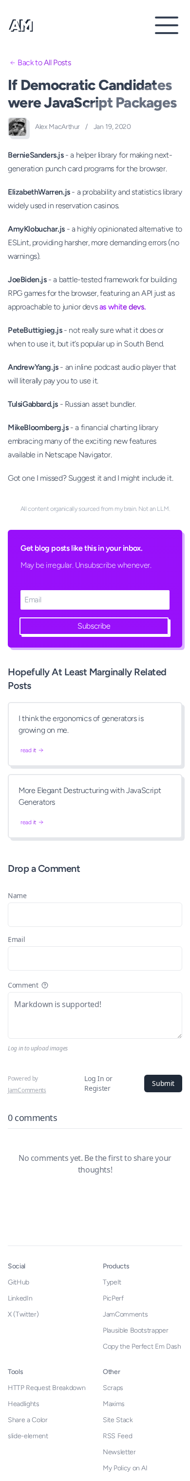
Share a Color (27, 1420)
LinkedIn (20, 1298)
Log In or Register (98, 1083)
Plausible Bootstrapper (135, 1330)
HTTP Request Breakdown (46, 1388)
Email (16, 939)
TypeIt (112, 1282)
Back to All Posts (44, 62)
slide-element (28, 1436)
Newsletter (119, 1452)
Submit (163, 1083)
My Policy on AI (125, 1468)
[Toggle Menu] (166, 25)
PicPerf (113, 1298)
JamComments (27, 1090)
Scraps (113, 1388)
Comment (23, 985)
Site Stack (118, 1420)
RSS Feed (117, 1436)
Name (17, 895)
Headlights (23, 1404)
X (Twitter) (23, 1314)
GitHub (18, 1282)
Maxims (114, 1404)
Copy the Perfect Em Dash (142, 1346)
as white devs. (122, 306)
